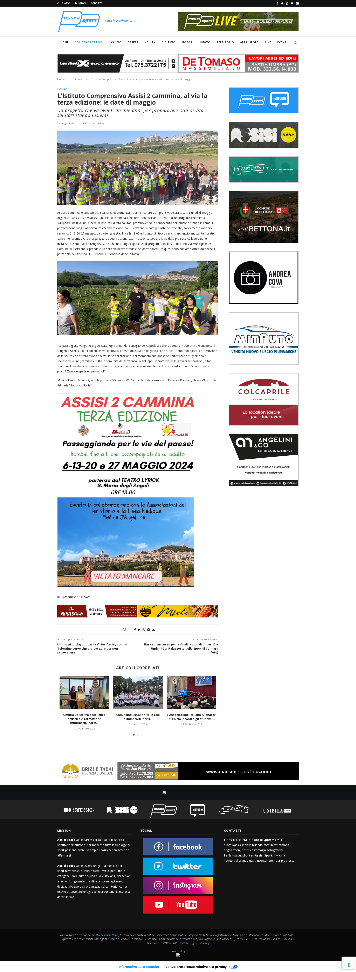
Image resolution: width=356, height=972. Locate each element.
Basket (133, 42)
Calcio (116, 42)
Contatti (97, 3)
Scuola (78, 79)
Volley (150, 42)
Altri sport (249, 42)
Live (268, 42)
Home (64, 42)
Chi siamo (63, 3)
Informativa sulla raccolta (138, 967)
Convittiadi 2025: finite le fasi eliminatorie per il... (138, 717)
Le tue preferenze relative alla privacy (196, 967)
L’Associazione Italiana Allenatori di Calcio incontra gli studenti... (191, 717)
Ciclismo (169, 42)
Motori (187, 42)
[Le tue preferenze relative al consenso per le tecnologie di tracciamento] (349, 965)
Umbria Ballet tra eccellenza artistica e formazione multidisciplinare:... (84, 719)
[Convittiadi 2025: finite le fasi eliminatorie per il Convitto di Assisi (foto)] (138, 692)
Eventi (282, 42)
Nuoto (205, 42)
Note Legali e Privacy (196, 943)
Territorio (225, 42)
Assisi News (111, 935)
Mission (80, 3)
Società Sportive (88, 42)
